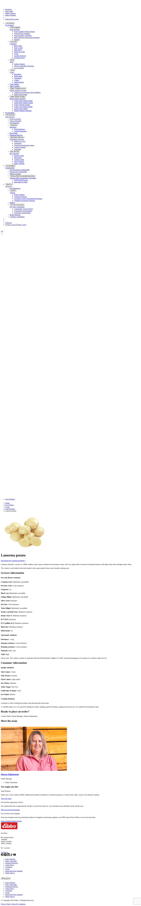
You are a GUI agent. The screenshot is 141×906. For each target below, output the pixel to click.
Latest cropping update (22, 105)
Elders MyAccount (12, 19)
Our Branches (14, 123)
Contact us (4, 852)
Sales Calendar (19, 163)
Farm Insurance (19, 129)
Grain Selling (14, 84)
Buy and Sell (15, 151)
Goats (16, 54)
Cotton (16, 80)
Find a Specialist (15, 121)
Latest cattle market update (23, 101)
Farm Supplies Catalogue (23, 35)
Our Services (10, 115)
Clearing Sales (19, 160)
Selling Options (19, 64)
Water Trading (15, 86)
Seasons (17, 39)
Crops (12, 70)
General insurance (20, 131)
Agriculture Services (17, 137)
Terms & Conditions (18, 904)
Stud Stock (18, 50)
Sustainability (10, 166)
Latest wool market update (23, 107)
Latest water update (21, 109)
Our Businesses (15, 188)
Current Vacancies (20, 197)
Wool (12, 60)
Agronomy (18, 143)
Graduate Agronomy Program (24, 201)
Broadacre (17, 74)
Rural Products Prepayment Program (27, 37)
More (3, 878)
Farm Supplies (15, 27)
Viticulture (17, 78)
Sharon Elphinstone (10, 774)
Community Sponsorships (23, 211)
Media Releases (15, 215)
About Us (9, 184)
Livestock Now (19, 58)
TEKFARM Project (21, 180)
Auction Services (20, 56)
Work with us (10, 873)
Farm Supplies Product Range (24, 32)
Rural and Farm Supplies (14, 871)
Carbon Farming (20, 147)
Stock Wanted (19, 162)
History (12, 203)
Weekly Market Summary (23, 111)
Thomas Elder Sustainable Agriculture (23, 176)
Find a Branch (10, 859)
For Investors (9, 113)
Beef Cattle (18, 46)
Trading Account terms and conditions (27, 92)
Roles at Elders (19, 195)
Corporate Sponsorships (22, 213)
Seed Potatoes (19, 82)
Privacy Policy (6, 904)
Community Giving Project (23, 209)
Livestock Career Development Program (28, 199)
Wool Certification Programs (24, 66)
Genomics (17, 149)
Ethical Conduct (15, 174)
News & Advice (15, 119)
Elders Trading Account (18, 88)
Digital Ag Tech (19, 141)
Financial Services (16, 135)
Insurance (8, 9)
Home (7, 503)
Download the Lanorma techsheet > (13, 561)
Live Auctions (19, 68)
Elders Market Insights (18, 96)
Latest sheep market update (23, 103)
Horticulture (18, 76)
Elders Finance (10, 13)
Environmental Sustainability (20, 170)
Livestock (14, 42)
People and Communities (18, 172)
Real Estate (9, 11)
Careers (13, 190)
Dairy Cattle (18, 48)
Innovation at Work (21, 182)
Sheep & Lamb (19, 52)
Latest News (9, 865)
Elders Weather (10, 15)
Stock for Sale (19, 156)
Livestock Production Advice (24, 145)
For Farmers (10, 23)
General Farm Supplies (22, 34)
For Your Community (17, 205)
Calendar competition (17, 217)
